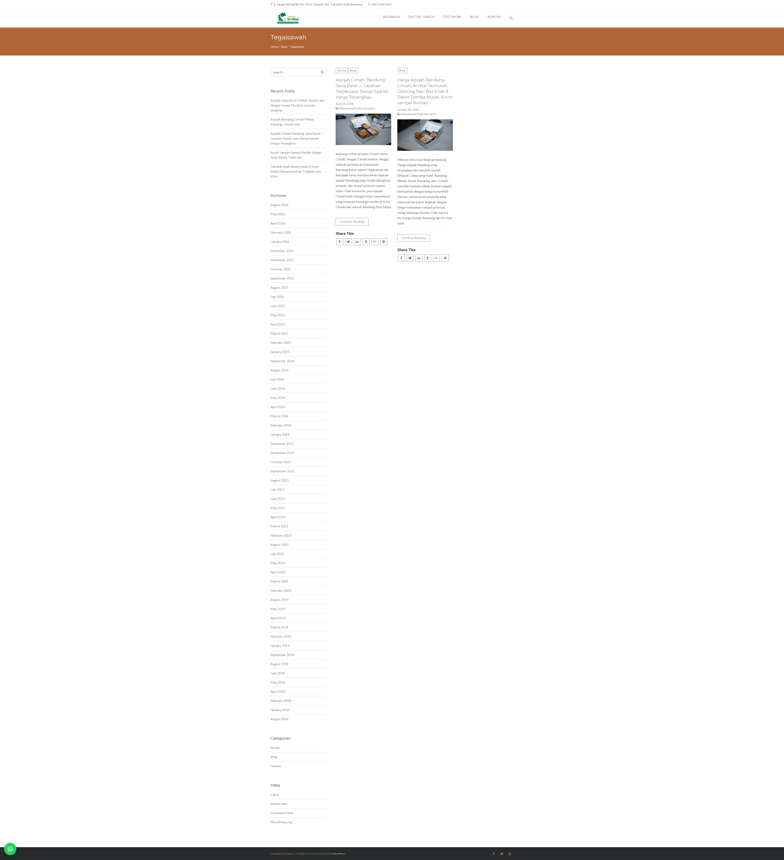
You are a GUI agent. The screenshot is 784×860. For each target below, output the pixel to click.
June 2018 (278, 673)
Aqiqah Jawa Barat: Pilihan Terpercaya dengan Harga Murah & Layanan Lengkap (297, 105)
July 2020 (277, 554)
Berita (341, 70)
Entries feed (279, 804)
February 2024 (281, 425)
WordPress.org (281, 822)
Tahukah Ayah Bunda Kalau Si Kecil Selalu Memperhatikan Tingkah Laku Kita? (296, 171)
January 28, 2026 (408, 109)
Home (274, 46)
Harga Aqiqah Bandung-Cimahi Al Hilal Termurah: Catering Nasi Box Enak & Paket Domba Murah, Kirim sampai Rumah (425, 91)
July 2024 (277, 379)
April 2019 (278, 618)
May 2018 (278, 682)
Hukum (276, 766)
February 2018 (281, 700)
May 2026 (278, 214)
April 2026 (278, 223)
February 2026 (281, 232)
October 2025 (281, 269)
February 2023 (281, 535)
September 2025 (282, 278)
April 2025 (278, 324)
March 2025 (279, 333)
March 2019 (279, 627)
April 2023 (278, 517)
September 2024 (282, 361)
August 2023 (279, 480)
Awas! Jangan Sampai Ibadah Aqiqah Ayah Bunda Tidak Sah (296, 154)
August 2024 (279, 370)
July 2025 (277, 297)
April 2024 (278, 407)
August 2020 (279, 544)
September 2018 (282, 655)
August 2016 (279, 719)
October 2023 (281, 462)
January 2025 (280, 352)
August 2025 (279, 287)
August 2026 (279, 205)
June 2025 (278, 306)
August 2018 (279, 664)
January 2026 (280, 241)
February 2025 (281, 342)
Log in (275, 794)
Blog (283, 46)
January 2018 (280, 710)
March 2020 (279, 581)
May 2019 (278, 609)
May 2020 (278, 563)
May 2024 (278, 397)
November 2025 (282, 260)
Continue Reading (352, 221)
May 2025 (278, 315)
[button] (10, 849)
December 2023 (282, 443)
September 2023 (282, 471)
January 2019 (280, 645)
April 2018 (278, 691)
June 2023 (278, 498)
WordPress (339, 853)
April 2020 (278, 572)
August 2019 (279, 599)
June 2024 (278, 388)
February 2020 (281, 590)
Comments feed (282, 813)
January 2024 (280, 434)
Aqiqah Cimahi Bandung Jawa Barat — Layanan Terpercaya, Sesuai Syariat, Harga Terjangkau (362, 89)
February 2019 (281, 636)
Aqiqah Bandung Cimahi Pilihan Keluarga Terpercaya (292, 121)
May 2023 (278, 508)
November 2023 (282, 453)
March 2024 (279, 416)
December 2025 (282, 251)
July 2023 (277, 489)
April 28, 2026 (344, 103)
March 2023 (279, 526)
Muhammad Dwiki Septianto (357, 108)
